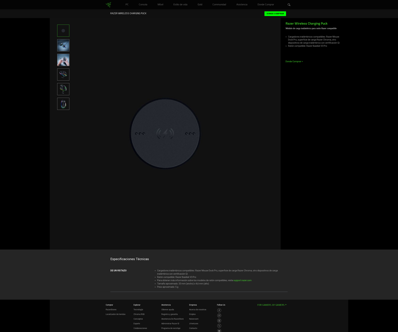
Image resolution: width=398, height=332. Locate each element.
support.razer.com (243, 280)
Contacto (193, 328)
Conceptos (138, 319)
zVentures (193, 324)
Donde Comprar (275, 13)
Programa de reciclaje (170, 328)
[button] (289, 4)
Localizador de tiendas (115, 314)
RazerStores (111, 310)
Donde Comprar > (294, 61)
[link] (108, 5)
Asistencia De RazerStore (172, 319)
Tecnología (138, 310)
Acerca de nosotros (197, 310)
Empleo (192, 314)
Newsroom (194, 319)
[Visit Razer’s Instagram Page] (219, 315)
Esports (137, 324)
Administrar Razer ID (170, 324)
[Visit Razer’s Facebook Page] (219, 310)
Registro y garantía (169, 314)
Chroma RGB (139, 314)
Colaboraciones (140, 328)
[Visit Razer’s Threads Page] (219, 320)
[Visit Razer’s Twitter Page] (219, 326)
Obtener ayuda (167, 310)
